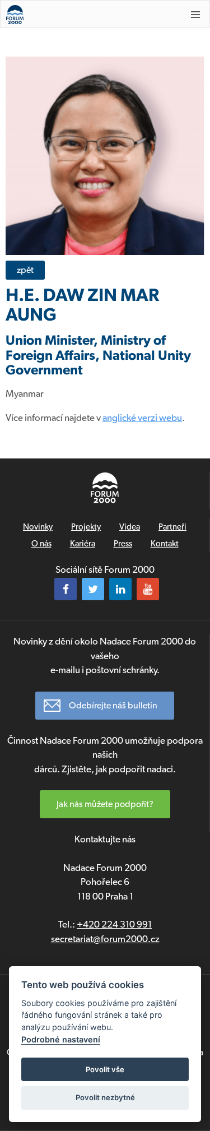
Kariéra (82, 544)
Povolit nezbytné (105, 1097)
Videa (129, 527)
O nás (41, 544)
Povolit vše (105, 1069)
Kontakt (165, 544)
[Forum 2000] (86, 15)
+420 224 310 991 (114, 924)
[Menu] (195, 14)
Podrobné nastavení (60, 1039)
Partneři (172, 527)
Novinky (38, 527)
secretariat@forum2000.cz (105, 938)
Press (123, 544)
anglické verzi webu (142, 417)
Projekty (86, 527)
